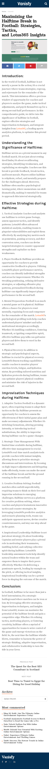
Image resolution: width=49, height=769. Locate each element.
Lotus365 (20, 128)
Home (4, 11)
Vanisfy (24, 4)
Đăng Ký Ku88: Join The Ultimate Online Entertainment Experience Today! (21, 714)
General (10, 11)
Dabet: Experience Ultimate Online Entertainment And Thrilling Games (19, 736)
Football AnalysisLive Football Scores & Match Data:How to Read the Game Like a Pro (24, 720)
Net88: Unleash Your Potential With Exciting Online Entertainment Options (23, 730)
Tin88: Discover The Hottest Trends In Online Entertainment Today (23, 741)
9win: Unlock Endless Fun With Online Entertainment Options (20, 725)
